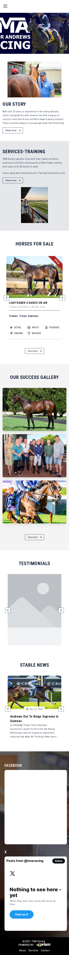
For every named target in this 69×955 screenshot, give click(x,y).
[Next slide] (67, 33)
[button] (6, 298)
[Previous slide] (2, 33)
